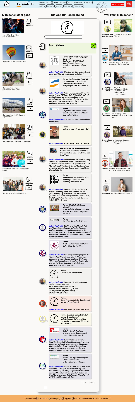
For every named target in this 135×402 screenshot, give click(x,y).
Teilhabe (50, 6)
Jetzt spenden (118, 4)
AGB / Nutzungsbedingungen (50, 398)
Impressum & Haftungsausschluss (96, 398)
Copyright (68, 398)
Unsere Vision (45, 2)
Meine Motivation (75, 2)
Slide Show (78, 6)
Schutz (42, 6)
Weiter (91, 382)
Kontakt (59, 6)
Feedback (68, 6)
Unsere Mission (59, 2)
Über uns (88, 2)
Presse (77, 398)
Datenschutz (30, 398)
